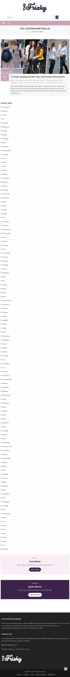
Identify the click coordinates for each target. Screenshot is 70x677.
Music (4, 415)
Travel (4, 525)
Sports (4, 482)
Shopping (5, 474)
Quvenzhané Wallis (30, 82)
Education (5, 225)
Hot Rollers (6, 340)
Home (4, 332)
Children (5, 174)
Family (5, 237)
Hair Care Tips (7, 300)
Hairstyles (5, 312)
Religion (5, 462)
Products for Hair (7, 446)
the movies (59, 82)
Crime (4, 202)
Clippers (5, 182)
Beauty (5, 131)
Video (4, 541)
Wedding (5, 549)
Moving (5, 411)
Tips (4, 509)
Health (4, 316)
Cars (4, 158)
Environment (6, 233)
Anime (4, 115)
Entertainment (7, 229)
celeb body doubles (52, 80)
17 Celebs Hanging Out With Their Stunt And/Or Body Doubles (38, 77)
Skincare (5, 478)
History (5, 324)
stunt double (41, 82)
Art (3, 119)
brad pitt (42, 80)
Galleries (5, 261)
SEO (4, 470)
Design (5, 213)
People (5, 434)
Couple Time (6, 194)
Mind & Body (6, 395)
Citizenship (6, 178)
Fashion (5, 241)
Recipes (5, 454)
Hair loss (5, 308)
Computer (5, 190)
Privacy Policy (51, 674)
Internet (5, 352)
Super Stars (6, 494)
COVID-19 (6, 198)
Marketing (5, 387)
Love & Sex (6, 375)
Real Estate (6, 450)
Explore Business (35, 594)
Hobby (4, 328)
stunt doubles (50, 82)
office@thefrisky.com (11, 645)
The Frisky (15, 80)
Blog (4, 142)
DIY (4, 217)
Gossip (5, 284)
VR (3, 545)
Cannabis (5, 154)
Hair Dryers (6, 304)
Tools (4, 517)
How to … (5, 344)
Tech (4, 498)
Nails (4, 419)
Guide (4, 288)
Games (5, 269)
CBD (4, 166)
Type (4, 529)
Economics (6, 221)
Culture (5, 209)
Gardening (6, 273)
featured (20, 82)
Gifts (4, 277)
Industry (5, 348)
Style (4, 490)
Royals (5, 466)
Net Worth (6, 423)
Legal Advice (6, 363)
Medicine (5, 391)
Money (5, 399)
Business (5, 146)
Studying (5, 486)
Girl (4, 281)
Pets (4, 438)
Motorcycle (6, 403)
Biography (6, 138)
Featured (5, 245)
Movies (5, 407)
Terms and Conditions (40, 674)
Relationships (6, 458)
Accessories (6, 107)
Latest (32, 674)
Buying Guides (7, 150)
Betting (5, 134)
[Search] (57, 17)
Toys (4, 521)
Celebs (30, 80)
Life (4, 367)
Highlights (5, 320)
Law (4, 359)
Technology (6, 502)
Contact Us (26, 674)
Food (4, 249)
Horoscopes (6, 336)
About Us (19, 674)
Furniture (5, 257)
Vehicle (5, 537)
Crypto (5, 206)
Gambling (5, 265)
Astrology (5, 123)
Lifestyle (5, 371)
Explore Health (35, 569)
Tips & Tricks (6, 513)
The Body (5, 505)
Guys (4, 292)
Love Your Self (7, 379)
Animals (5, 111)
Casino (5, 162)
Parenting (5, 430)
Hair (4, 296)
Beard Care (6, 127)
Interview (5, 355)
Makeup (5, 383)
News (4, 427)
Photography (6, 442)
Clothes (5, 186)
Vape (4, 533)
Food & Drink (6, 253)
